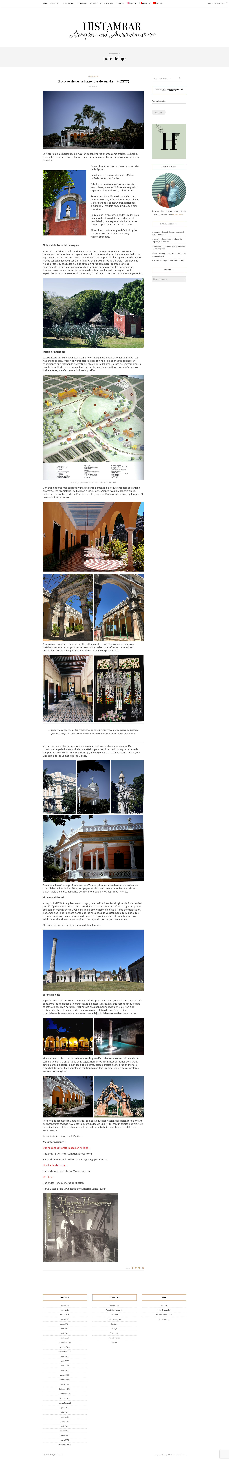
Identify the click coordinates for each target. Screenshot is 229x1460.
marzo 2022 (64, 1375)
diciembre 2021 (65, 1389)
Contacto (120, 3)
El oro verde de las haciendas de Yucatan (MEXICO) (93, 81)
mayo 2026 (65, 1310)
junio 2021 (65, 1417)
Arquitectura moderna (114, 1310)
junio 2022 (65, 1361)
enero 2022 (65, 1384)
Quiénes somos (106, 3)
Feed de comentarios (164, 1314)
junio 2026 (65, 1305)
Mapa (45, 3)
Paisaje (114, 1328)
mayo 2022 (65, 1365)
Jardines (93, 3)
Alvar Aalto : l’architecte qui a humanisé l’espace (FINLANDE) (167, 240)
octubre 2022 (65, 1347)
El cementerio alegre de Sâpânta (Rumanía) (168, 260)
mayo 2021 (65, 1421)
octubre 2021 (65, 1398)
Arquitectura (68, 3)
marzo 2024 (64, 1324)
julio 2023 (65, 1328)
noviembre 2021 (65, 1393)
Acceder (164, 1305)
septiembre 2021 (65, 1403)
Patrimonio (82, 3)
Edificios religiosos (114, 1319)
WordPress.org (163, 1319)
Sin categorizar (114, 1337)
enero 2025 (65, 1319)
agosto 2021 (64, 1407)
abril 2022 (65, 1370)
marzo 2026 (64, 1314)
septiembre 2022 (65, 1351)
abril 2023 (65, 1333)
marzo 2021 (64, 1430)
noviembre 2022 (65, 1342)
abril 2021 (65, 1426)
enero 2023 (65, 1337)
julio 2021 (65, 1412)
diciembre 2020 (65, 1444)
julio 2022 (65, 1356)
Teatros (114, 1342)
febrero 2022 (65, 1379)
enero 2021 (65, 1440)
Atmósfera (55, 3)
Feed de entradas (164, 1310)
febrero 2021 (65, 1435)
